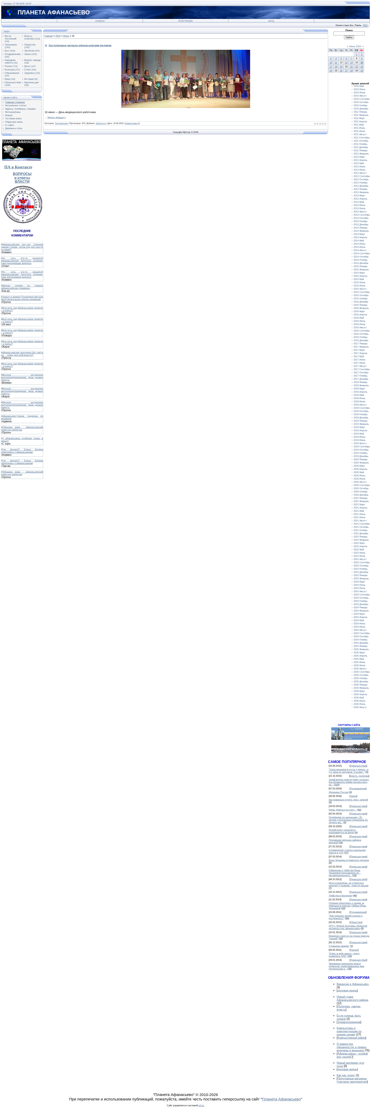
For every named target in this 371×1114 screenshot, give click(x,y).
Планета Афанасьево (281, 1099)
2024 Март (359, 614)
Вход (271, 21)
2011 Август (360, 134)
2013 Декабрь (361, 224)
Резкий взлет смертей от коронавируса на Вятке (342, 831)
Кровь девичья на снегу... (342, 809)
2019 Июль (359, 440)
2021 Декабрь (361, 533)
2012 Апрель (360, 160)
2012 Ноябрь (361, 182)
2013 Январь (361, 189)
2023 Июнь (359, 585)
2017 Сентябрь (362, 369)
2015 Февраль (361, 269)
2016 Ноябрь (361, 337)
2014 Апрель (360, 237)
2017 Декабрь (361, 379)
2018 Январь (361, 382)
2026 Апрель (360, 694)
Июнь (66, 36)
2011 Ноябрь (360, 144)
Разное (8, 66)
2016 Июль (359, 324)
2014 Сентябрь (362, 253)
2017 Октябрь (361, 372)
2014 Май (359, 240)
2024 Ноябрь (361, 639)
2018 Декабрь (361, 417)
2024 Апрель (360, 617)
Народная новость (10, 61)
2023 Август (360, 591)
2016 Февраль (361, 308)
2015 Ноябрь (361, 298)
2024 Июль (359, 626)
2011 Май (359, 124)
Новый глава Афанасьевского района (352, 998)
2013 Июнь (359, 205)
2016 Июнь (359, 321)
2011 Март (359, 118)
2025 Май (359, 659)
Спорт (27, 69)
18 (336, 66)
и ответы (22, 178)
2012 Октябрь (361, 179)
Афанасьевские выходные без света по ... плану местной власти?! (22, 353)
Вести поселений (10, 37)
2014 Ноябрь (361, 260)
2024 (58, 36)
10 (331, 62)
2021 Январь (361, 498)
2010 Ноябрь (361, 105)
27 (346, 70)
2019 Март (359, 427)
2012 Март (359, 157)
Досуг (27, 66)
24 (331, 70)
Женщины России (338, 792)
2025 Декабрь (361, 681)
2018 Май (359, 395)
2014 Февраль (361, 231)
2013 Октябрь (361, 218)
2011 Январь (360, 111)
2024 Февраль (361, 610)
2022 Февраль (361, 540)
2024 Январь (361, 607)
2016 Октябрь (361, 334)
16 (361, 62)
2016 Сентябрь (362, 330)
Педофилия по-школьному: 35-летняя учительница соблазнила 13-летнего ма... (348, 820)
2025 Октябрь (361, 675)
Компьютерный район (351, 1037)
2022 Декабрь (361, 572)
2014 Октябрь (361, 256)
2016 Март (359, 311)
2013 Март (359, 195)
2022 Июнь (359, 552)
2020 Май (359, 472)
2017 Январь (361, 343)
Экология (29, 50)
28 (351, 70)
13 (346, 62)
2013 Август (360, 211)
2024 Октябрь (361, 636)
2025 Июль (359, 665)
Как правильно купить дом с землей (348, 799)
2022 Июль (359, 556)
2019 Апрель (360, 430)
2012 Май (359, 163)
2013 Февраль (361, 192)
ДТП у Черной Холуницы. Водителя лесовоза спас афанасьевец (348, 927)
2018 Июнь (359, 398)
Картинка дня (31, 82)
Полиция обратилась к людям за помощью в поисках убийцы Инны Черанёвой (347, 906)
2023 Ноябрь (361, 601)
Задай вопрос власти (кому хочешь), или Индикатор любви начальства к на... (349, 782)
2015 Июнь (359, 282)
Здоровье (29, 73)
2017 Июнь (359, 359)
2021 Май (359, 511)
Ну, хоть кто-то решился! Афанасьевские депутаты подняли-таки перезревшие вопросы (22, 261)
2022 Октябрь (361, 565)
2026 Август (360, 707)
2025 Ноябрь (361, 678)
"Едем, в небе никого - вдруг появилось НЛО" (344, 954)
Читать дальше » (56, 117)
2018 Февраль (361, 385)
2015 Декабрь (361, 301)
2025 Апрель (360, 655)
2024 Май (359, 620)
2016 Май (359, 317)
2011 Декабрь (361, 147)
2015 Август (360, 289)
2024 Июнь (359, 623)
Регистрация (185, 21)
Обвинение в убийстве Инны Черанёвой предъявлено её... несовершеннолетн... (345, 873)
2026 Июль (359, 704)
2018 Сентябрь (362, 408)
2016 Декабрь (361, 340)
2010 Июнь (359, 89)
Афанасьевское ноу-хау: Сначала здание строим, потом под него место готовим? (22, 247)
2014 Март (359, 234)
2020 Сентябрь (362, 485)
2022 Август (360, 559)
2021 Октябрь (361, 527)
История (28, 79)
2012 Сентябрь (362, 176)
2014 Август (360, 250)
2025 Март (359, 652)
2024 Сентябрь (362, 633)
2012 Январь (361, 150)
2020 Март (359, 466)
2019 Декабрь (361, 456)
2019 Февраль (361, 424)
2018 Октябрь (361, 411)
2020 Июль (359, 478)
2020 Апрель (360, 469)
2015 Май (359, 279)
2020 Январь (361, 459)
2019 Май (359, 433)
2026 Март (359, 691)
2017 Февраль (361, 346)
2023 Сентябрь (362, 594)
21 (351, 66)
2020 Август (360, 482)
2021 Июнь (359, 514)
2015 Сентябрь (362, 292)
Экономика (11, 44)
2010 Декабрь (361, 108)
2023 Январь (361, 575)
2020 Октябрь (361, 488)
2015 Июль (359, 285)
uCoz (201, 1105)
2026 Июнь (359, 700)
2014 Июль (359, 247)
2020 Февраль (361, 462)
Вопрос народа (32, 60)
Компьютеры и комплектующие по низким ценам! (349, 1031)
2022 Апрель (360, 546)
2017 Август (360, 366)
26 (341, 70)
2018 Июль (359, 401)
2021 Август (360, 520)
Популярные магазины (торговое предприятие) (352, 1080)
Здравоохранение (349, 1022)
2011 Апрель (360, 121)
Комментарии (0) (132, 123)
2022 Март (359, 543)
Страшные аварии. (339, 946)
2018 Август (360, 404)
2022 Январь (361, 536)
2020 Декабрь (361, 494)
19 (341, 66)
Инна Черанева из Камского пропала (349, 860)
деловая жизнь (347, 990)
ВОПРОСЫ (22, 174)
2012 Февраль (361, 153)
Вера (7, 79)
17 (331, 66)
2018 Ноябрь (361, 414)
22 (356, 66)
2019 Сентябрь (362, 446)
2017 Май (359, 356)
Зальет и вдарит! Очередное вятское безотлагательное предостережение (22, 298)
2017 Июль (359, 363)
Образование (12, 73)
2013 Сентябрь (362, 214)
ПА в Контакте (18, 167)
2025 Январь (361, 646)
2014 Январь (361, 227)
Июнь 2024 (355, 46)
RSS (365, 25)
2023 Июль (359, 588)
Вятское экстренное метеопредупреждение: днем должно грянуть (22, 377)
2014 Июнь (359, 243)
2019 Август (360, 443)
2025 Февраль (361, 649)
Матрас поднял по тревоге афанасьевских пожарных (22, 286)
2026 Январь (361, 684)
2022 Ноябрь (361, 569)
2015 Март (359, 272)
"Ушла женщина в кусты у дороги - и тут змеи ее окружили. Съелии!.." (348, 770)
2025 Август (360, 668)
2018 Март (359, 388)
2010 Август (360, 95)
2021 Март (359, 504)
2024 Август (360, 630)
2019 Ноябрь (361, 453)
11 (336, 62)
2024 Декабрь (361, 643)
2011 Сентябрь (362, 137)
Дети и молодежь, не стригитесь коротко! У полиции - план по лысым (348, 884)
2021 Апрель (360, 507)
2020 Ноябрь (361, 491)
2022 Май (359, 549)
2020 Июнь (359, 475)
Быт (7, 50)
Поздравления (12, 54)
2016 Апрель (360, 314)
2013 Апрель (360, 198)
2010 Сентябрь (362, 99)
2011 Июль (359, 131)
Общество (30, 44)
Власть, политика (29, 37)
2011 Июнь (359, 128)
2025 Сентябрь (362, 672)
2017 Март (359, 350)
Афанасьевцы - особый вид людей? (352, 1055)
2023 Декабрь (361, 604)
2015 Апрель (360, 276)
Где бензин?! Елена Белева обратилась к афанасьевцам (22, 450)
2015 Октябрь (361, 295)
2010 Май (359, 86)
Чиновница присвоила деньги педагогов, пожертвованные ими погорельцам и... (346, 966)
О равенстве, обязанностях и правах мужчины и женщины (351, 1047)
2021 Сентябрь (362, 523)
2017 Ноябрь (361, 375)
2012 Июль (359, 169)
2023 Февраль (361, 578)
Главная (100, 21)
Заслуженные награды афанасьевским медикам (80, 45)
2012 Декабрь (361, 186)
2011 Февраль (361, 115)
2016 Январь (361, 305)
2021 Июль (359, 517)
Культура (10, 69)
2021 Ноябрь (361, 530)
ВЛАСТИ (22, 181)
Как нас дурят (346, 1075)
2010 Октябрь (361, 102)
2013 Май (359, 202)
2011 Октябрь (361, 140)
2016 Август (360, 327)
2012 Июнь (359, 166)
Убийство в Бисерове (340, 895)
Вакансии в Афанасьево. (353, 984)
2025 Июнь (359, 662)
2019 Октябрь (361, 449)
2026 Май (359, 697)
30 (361, 70)
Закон (27, 54)
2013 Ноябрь (361, 221)
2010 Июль (359, 92)
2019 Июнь (359, 437)
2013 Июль (359, 208)
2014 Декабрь (361, 263)
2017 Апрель (360, 353)
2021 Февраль (361, 501)
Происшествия (13, 82)
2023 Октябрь (361, 597)
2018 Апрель (360, 392)
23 (361, 66)
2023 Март (359, 581)
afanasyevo (101, 123)
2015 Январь (361, 266)
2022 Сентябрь (362, 562)
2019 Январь (361, 420)
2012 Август (360, 173)
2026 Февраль (361, 688)
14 (351, 62)
